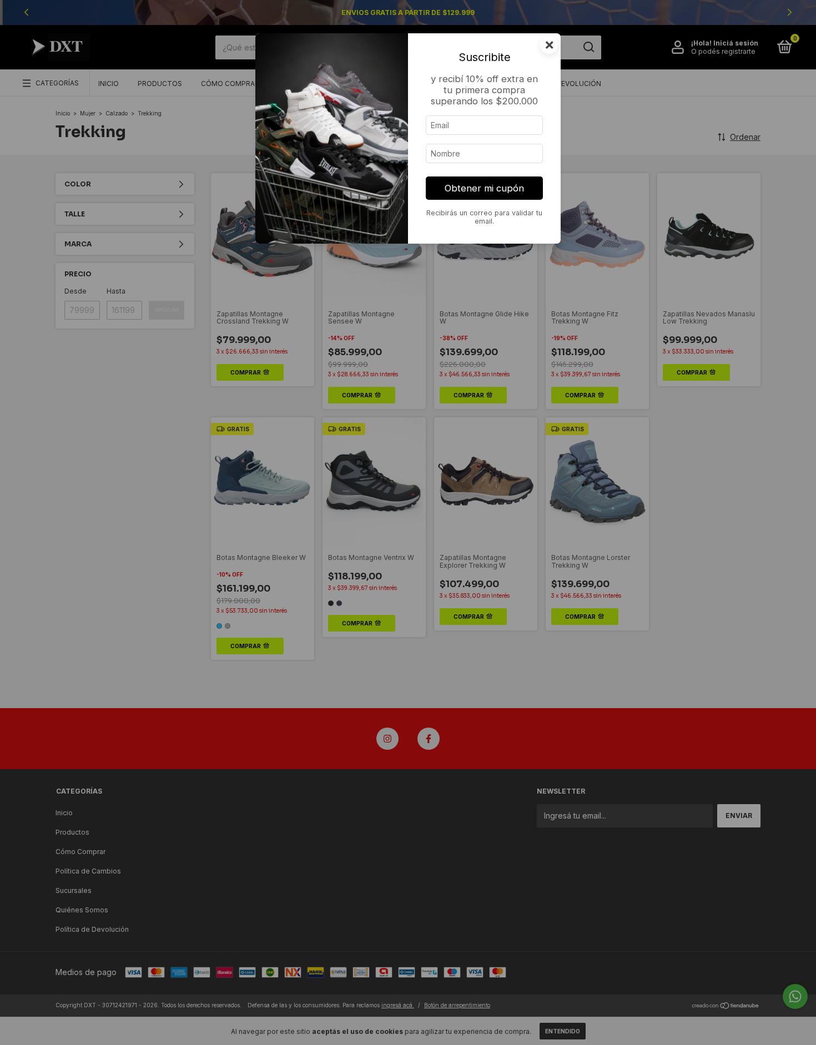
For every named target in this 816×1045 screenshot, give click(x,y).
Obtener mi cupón (484, 188)
